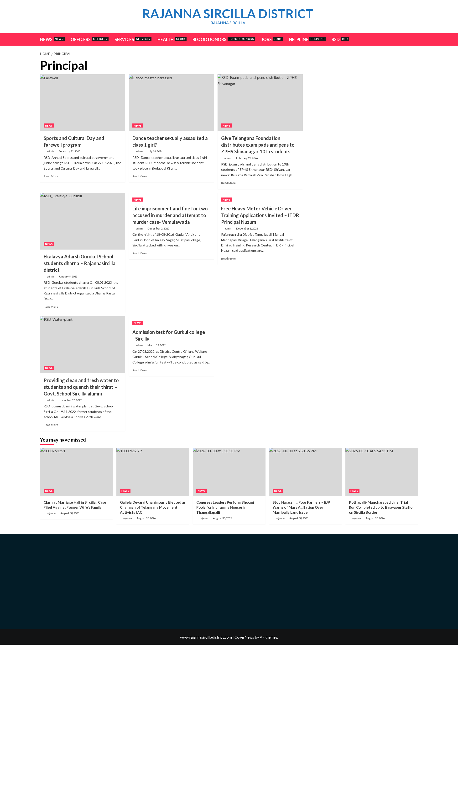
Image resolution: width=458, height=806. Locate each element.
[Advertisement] (362, 92)
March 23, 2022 (156, 345)
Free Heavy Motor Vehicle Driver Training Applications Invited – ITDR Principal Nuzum (260, 215)
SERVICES (132, 39)
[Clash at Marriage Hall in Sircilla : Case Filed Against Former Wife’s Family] (76, 472)
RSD (340, 39)
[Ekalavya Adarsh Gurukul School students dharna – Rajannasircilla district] (82, 221)
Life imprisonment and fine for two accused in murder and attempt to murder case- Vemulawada (170, 215)
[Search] (415, 39)
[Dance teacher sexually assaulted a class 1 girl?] (171, 102)
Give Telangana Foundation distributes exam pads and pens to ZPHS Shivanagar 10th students (258, 144)
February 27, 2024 (247, 158)
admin (50, 151)
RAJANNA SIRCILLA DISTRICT (227, 13)
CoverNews (244, 637)
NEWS (51, 39)
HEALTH (171, 39)
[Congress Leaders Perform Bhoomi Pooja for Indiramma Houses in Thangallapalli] (229, 472)
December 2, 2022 (158, 228)
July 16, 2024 (154, 151)
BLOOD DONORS (223, 39)
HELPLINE (306, 39)
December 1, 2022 (247, 228)
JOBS (271, 39)
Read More (51, 176)
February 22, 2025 (69, 151)
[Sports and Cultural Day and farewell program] (82, 102)
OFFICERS (89, 39)
